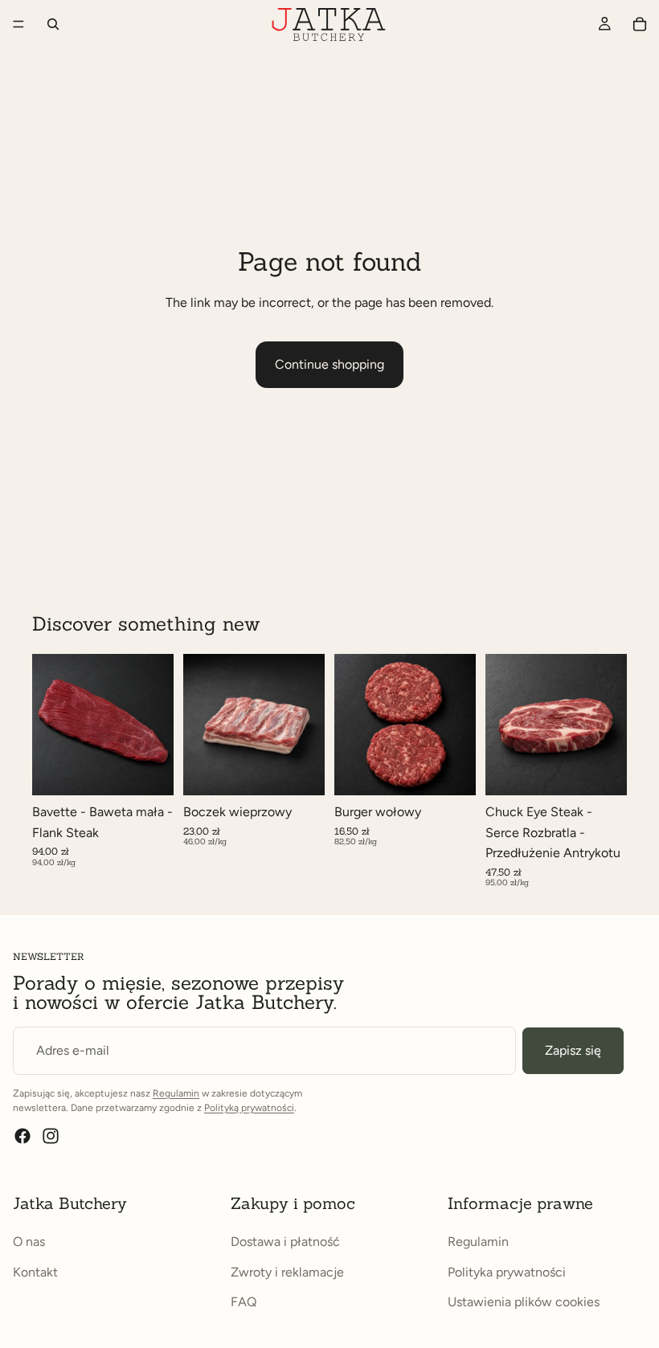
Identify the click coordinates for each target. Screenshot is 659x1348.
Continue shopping (329, 364)
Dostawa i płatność (285, 1241)
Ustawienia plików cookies (524, 1301)
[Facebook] (22, 1136)
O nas (29, 1241)
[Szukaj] (53, 24)
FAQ (243, 1301)
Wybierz (162, 770)
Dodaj (464, 770)
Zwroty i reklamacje (287, 1272)
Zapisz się (573, 1050)
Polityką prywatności (249, 1107)
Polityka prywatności (507, 1272)
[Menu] (18, 24)
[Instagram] (50, 1136)
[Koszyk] (639, 24)
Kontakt (35, 1272)
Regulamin (176, 1093)
